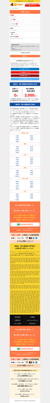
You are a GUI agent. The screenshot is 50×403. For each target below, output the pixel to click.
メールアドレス (13, 23)
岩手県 (17, 137)
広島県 (31, 183)
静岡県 (31, 163)
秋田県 (17, 139)
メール (16, 34)
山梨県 (17, 161)
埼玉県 (31, 146)
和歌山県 (17, 176)
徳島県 (31, 185)
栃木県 (31, 150)
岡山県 (17, 183)
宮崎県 (31, 197)
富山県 (31, 157)
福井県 (31, 159)
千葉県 (17, 148)
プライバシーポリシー (32, 320)
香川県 (17, 187)
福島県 (17, 141)
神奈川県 (17, 150)
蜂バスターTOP (12, 8)
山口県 (17, 185)
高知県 (17, 188)
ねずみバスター (25, 396)
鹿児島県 (17, 199)
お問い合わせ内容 (13, 36)
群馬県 (17, 152)
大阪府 (31, 172)
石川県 (17, 159)
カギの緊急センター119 (25, 72)
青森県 (31, 135)
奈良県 (31, 174)
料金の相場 (17, 317)
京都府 (17, 172)
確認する (25, 56)
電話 (12, 34)
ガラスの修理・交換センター (25, 69)
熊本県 (31, 196)
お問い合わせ (32, 323)
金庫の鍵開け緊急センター (25, 75)
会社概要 (32, 317)
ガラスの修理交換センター (25, 375)
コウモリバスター (25, 391)
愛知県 (17, 165)
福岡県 (17, 194)
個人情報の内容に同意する (25, 52)
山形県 (31, 139)
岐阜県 (17, 163)
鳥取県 (17, 181)
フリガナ (11, 19)
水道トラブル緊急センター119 (25, 79)
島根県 (31, 181)
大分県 (17, 197)
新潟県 (17, 157)
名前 (11, 15)
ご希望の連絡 (12, 32)
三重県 (17, 170)
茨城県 (17, 146)
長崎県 (17, 196)
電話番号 (11, 28)
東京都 (31, 148)
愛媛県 (31, 187)
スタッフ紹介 (17, 323)
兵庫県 (17, 174)
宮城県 (31, 137)
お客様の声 (17, 320)
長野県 (31, 161)
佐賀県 (31, 194)
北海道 (17, 135)
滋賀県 (31, 170)
